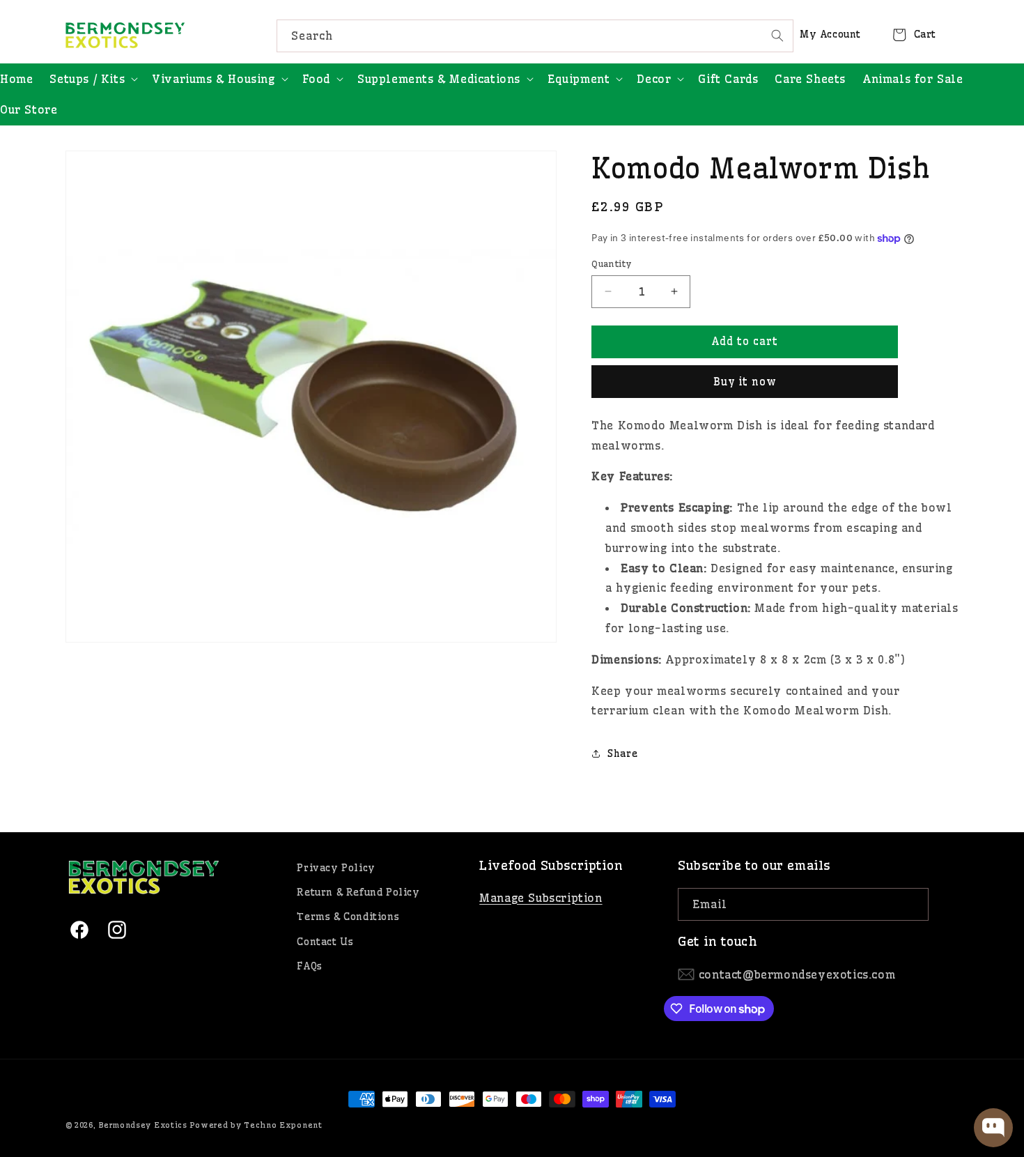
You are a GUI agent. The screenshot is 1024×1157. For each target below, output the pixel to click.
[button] (92, 79)
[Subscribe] (912, 904)
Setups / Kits (87, 79)
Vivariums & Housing (213, 79)
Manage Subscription (540, 898)
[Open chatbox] (993, 1127)
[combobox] (535, 36)
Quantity (611, 263)
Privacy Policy (336, 867)
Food (316, 79)
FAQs (309, 966)
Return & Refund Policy (358, 892)
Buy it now (745, 381)
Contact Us (325, 941)
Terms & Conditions (348, 916)
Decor (654, 79)
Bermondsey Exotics (142, 1125)
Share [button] (622, 753)
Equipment (579, 79)
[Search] (777, 35)
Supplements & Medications (438, 79)
